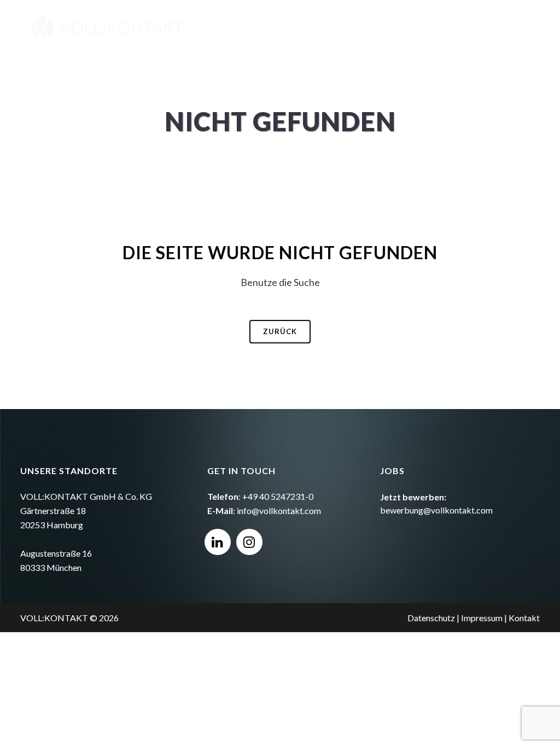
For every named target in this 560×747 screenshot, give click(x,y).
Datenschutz (431, 617)
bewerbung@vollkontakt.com (436, 510)
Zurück (280, 331)
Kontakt (524, 617)
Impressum (482, 617)
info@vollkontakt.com (279, 510)
